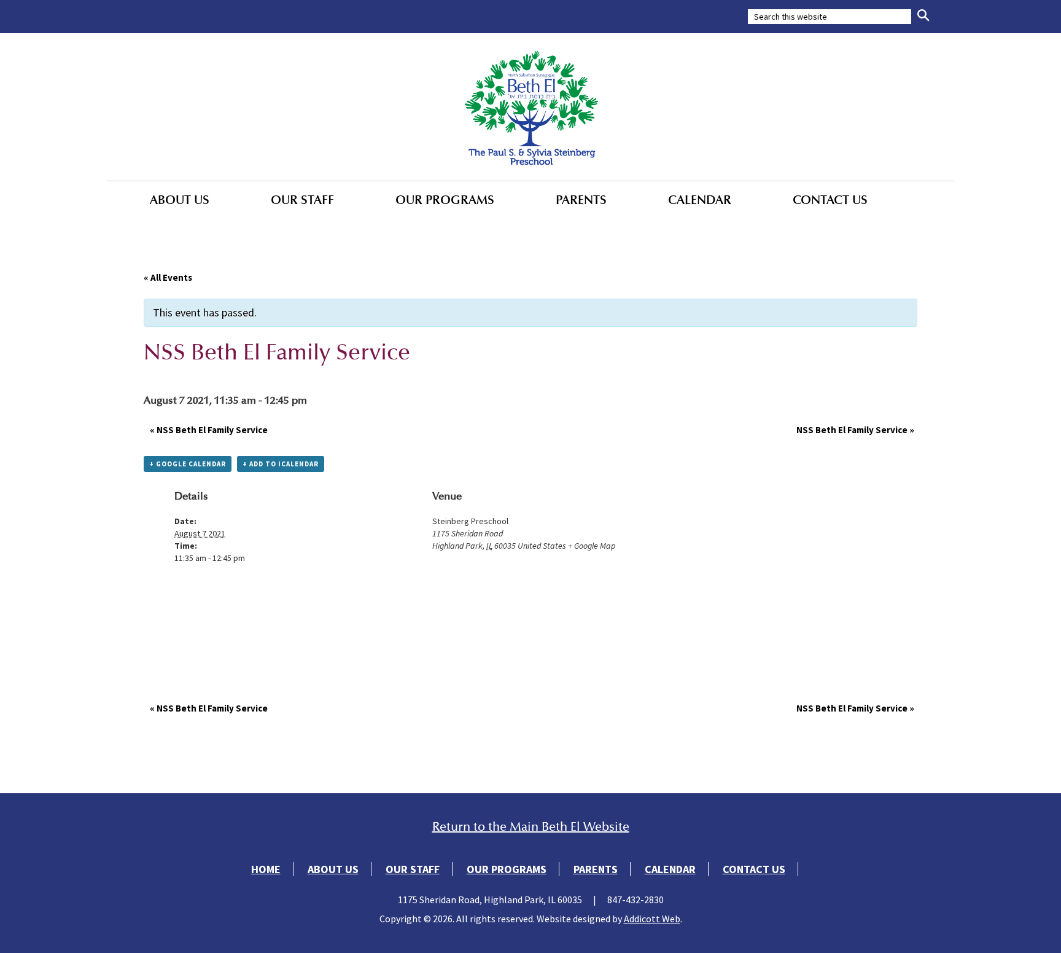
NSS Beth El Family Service (209, 430)
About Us (179, 199)
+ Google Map (591, 545)
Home (266, 869)
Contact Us (830, 199)
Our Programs (444, 199)
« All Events (168, 277)
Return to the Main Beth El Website (530, 826)
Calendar (699, 199)
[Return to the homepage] (530, 106)
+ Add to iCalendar (281, 464)
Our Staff (302, 199)
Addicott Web (652, 918)
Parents (581, 199)
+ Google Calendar (187, 464)
